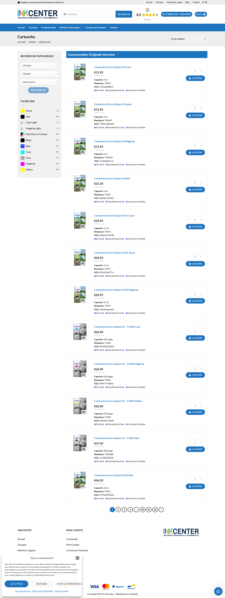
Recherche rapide (174, 2)
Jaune (29, 110)
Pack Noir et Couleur (37, 134)
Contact (196, 2)
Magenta (30, 163)
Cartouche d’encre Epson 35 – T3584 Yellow (118, 400)
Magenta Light (33, 128)
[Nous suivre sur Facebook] (203, 2)
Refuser (42, 583)
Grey (28, 157)
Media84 (133, 594)
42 (155, 509)
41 (148, 509)
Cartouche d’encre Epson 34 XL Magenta (116, 289)
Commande (72, 539)
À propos (159, 2)
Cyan (28, 151)
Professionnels (48, 27)
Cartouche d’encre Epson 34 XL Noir (113, 475)
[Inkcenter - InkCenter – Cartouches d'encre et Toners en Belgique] (37, 14)
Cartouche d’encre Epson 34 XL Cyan (114, 215)
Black (28, 140)
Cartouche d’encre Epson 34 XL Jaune (114, 252)
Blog (187, 2)
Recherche (124, 14)
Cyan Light (31, 122)
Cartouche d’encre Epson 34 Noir (112, 178)
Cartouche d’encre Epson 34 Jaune (113, 104)
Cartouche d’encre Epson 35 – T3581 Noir (116, 438)
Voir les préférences (68, 583)
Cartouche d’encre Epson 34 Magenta (114, 141)
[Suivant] (161, 509)
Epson (32, 42)
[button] (77, 558)
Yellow (29, 169)
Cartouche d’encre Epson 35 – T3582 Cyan (117, 326)
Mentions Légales (61, 591)
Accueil (149, 2)
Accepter (16, 583)
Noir (28, 116)
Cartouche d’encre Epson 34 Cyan (112, 67)
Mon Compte (72, 544)
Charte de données (22, 591)
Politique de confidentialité (42, 591)
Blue (28, 145)
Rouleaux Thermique (69, 27)
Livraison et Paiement (95, 27)
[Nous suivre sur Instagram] (206, 2)
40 (142, 509)
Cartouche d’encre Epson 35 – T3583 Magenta (119, 363)
